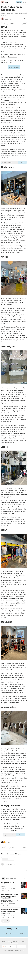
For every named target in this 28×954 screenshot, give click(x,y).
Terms (23, 941)
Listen (24, 18)
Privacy (19, 941)
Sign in (24, 2)
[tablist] (8, 858)
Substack (6, 950)
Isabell (22, 98)
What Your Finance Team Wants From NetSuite (9, 910)
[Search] (25, 878)
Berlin (3, 57)
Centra (7, 100)
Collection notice (14, 943)
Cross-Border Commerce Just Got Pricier (10, 885)
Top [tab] (3, 878)
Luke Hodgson (8, 18)
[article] (14, 886)
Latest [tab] (7, 878)
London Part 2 (12, 57)
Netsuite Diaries (5, 913)
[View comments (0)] (8, 23)
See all (4, 921)
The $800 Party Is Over (8, 883)
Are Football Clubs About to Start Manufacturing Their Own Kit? (9, 896)
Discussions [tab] (13, 878)
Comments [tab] (5, 859)
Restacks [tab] (11, 859)
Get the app (22, 947)
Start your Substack (10, 947)
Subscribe (19, 2)
